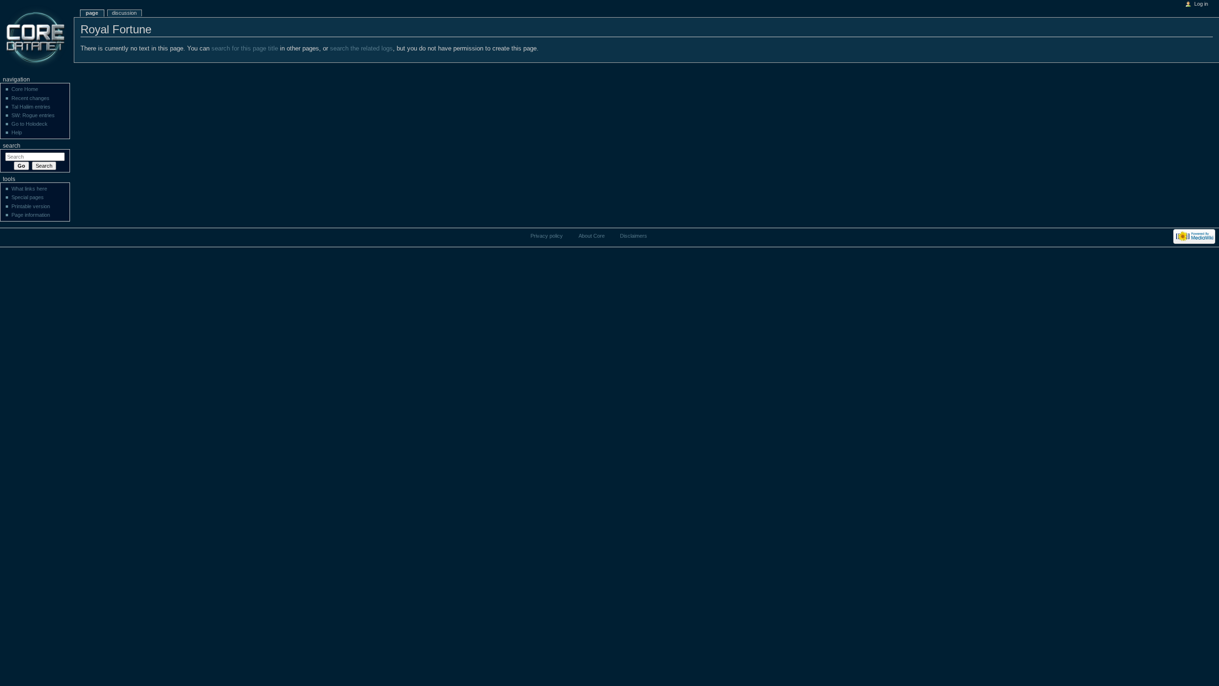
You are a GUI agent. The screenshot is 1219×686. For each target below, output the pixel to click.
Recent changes (30, 98)
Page (92, 13)
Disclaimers (633, 236)
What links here (29, 189)
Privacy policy (546, 236)
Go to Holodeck (29, 124)
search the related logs (361, 48)
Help (16, 132)
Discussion (124, 13)
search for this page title (244, 48)
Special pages (27, 197)
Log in (1201, 4)
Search (11, 146)
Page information (30, 215)
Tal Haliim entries (30, 107)
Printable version (30, 206)
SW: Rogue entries (33, 115)
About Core (592, 236)
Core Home (24, 89)
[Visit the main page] (37, 37)
